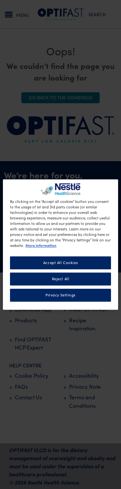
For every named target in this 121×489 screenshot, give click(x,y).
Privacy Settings (60, 295)
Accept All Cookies (60, 262)
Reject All (60, 278)
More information (40, 245)
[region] (60, 244)
